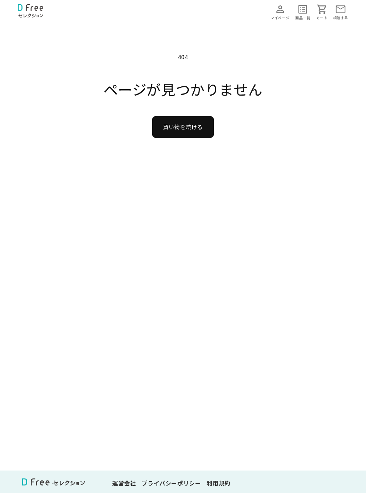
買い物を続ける (183, 127)
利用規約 (218, 483)
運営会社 (124, 483)
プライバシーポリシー (171, 483)
